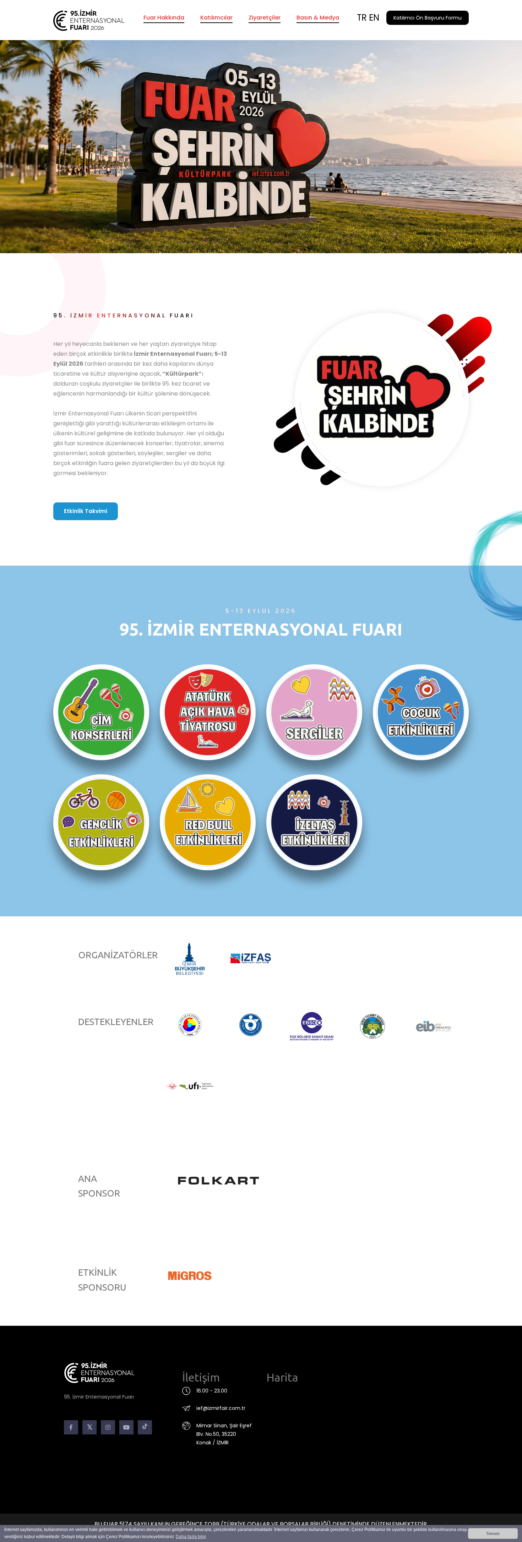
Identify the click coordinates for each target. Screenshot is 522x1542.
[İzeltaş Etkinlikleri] (314, 822)
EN (374, 17)
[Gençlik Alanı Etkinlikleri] (101, 822)
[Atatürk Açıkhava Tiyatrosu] (208, 712)
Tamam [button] (493, 1533)
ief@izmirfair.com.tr (220, 1408)
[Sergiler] (314, 712)
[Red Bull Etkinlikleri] (208, 822)
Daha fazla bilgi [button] (191, 1536)
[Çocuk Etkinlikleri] (421, 712)
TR (362, 17)
